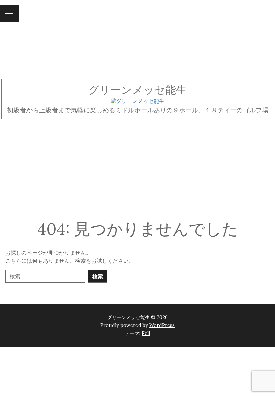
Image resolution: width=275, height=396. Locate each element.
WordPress (162, 325)
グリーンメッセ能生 (137, 90)
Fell (146, 333)
